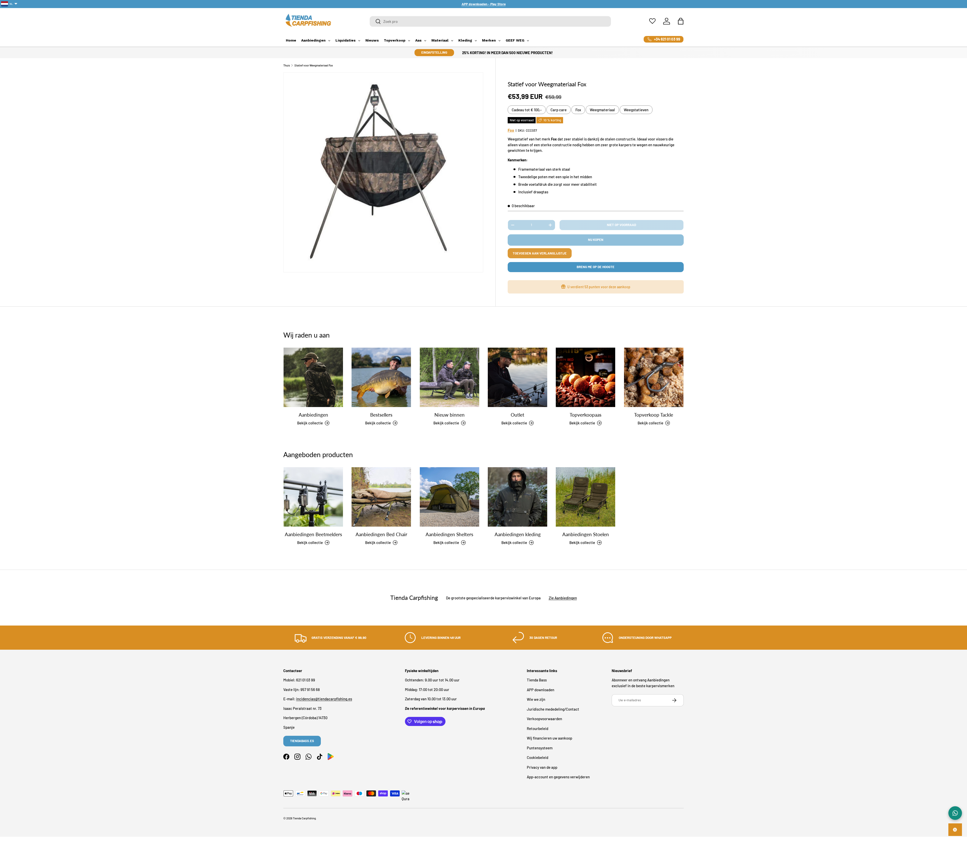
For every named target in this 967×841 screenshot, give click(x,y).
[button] (680, 21)
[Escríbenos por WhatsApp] (955, 813)
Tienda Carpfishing (304, 818)
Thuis (286, 65)
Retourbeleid (537, 728)
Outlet (517, 415)
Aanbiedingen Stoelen (585, 534)
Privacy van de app (542, 767)
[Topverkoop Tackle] (653, 377)
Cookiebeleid (537, 757)
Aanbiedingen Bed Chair (381, 534)
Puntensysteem (539, 748)
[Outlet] (517, 377)
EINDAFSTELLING (434, 52)
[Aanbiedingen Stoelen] (585, 497)
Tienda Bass (537, 680)
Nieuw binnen (449, 415)
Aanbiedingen (313, 415)
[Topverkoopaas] (585, 377)
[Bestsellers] (381, 377)
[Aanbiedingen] (313, 377)
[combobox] (490, 21)
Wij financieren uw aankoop (549, 738)
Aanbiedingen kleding (518, 534)
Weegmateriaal (602, 109)
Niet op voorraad (621, 225)
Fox (578, 109)
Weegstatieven (636, 109)
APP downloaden (540, 689)
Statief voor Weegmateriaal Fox (313, 65)
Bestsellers (381, 415)
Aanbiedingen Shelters (449, 534)
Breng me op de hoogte (595, 267)
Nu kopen (595, 240)
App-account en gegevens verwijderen (558, 777)
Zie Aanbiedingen (563, 597)
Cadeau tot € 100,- (527, 109)
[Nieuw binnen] (449, 377)
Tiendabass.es (302, 741)
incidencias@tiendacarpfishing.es (324, 699)
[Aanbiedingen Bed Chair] (381, 497)
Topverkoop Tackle (653, 415)
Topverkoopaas (585, 415)
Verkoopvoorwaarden (544, 719)
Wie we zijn (536, 699)
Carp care (558, 109)
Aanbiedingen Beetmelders (313, 534)
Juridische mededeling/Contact (553, 709)
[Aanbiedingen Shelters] (449, 497)
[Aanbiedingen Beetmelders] (313, 497)
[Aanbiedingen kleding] (517, 497)
